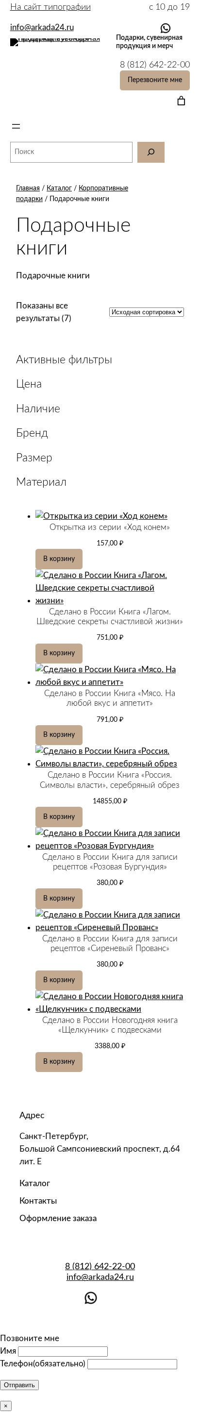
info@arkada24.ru (100, 1277)
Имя (8, 1351)
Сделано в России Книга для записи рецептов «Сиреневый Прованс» (110, 944)
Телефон (42, 1364)
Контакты (38, 1201)
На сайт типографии (50, 7)
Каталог (59, 188)
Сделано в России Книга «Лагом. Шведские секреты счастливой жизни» (109, 617)
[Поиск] (151, 152)
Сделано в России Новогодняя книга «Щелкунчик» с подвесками (110, 1025)
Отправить (19, 1385)
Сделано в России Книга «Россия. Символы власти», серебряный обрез (110, 780)
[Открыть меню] (16, 126)
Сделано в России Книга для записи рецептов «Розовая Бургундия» (110, 862)
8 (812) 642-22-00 (100, 1266)
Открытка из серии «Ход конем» (110, 527)
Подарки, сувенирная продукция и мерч (149, 42)
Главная (28, 188)
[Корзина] (179, 100)
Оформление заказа (58, 1218)
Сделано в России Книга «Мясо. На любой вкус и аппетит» (109, 698)
